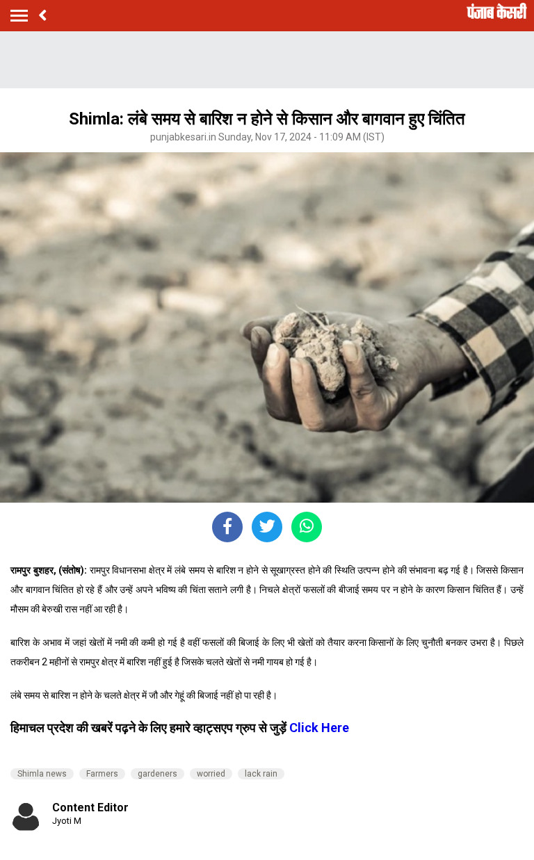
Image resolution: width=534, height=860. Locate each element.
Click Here (317, 727)
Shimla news (42, 774)
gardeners (157, 774)
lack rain (261, 774)
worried (211, 774)
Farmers (102, 774)
